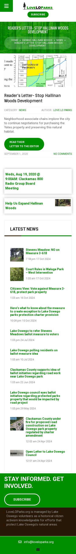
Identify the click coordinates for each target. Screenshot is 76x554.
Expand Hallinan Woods (37, 40)
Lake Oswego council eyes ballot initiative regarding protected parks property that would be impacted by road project (35, 397)
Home (14, 40)
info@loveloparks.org (39, 542)
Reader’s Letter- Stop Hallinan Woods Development (32, 98)
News (59, 40)
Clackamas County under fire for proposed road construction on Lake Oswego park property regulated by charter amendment (43, 427)
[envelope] (38, 549)
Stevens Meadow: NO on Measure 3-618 (43, 251)
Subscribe (38, 14)
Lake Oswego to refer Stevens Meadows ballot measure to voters (34, 332)
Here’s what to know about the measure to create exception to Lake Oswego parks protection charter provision (37, 311)
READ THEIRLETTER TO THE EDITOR (24, 144)
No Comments (63, 153)
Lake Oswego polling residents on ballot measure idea (34, 352)
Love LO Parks (62, 110)
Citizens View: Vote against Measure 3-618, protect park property (37, 290)
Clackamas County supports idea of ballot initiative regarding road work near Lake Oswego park (35, 373)
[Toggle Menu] (6, 6)
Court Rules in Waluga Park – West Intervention (45, 270)
